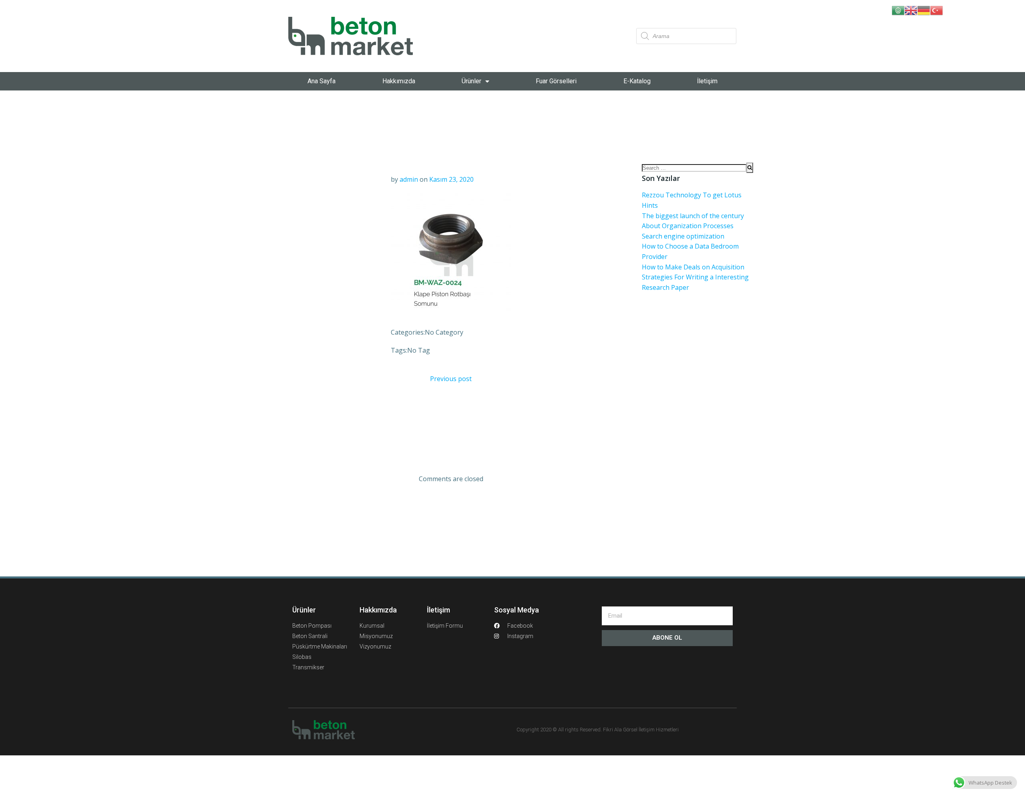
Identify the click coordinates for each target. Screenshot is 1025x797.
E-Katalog (637, 81)
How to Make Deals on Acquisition (693, 267)
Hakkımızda (398, 81)
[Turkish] (936, 9)
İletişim (707, 81)
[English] (910, 9)
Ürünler (471, 81)
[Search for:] (694, 168)
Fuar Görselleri (556, 81)
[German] (923, 9)
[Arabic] (898, 9)
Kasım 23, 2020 (451, 179)
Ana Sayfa (322, 81)
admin (409, 179)
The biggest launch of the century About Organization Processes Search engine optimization (693, 226)
